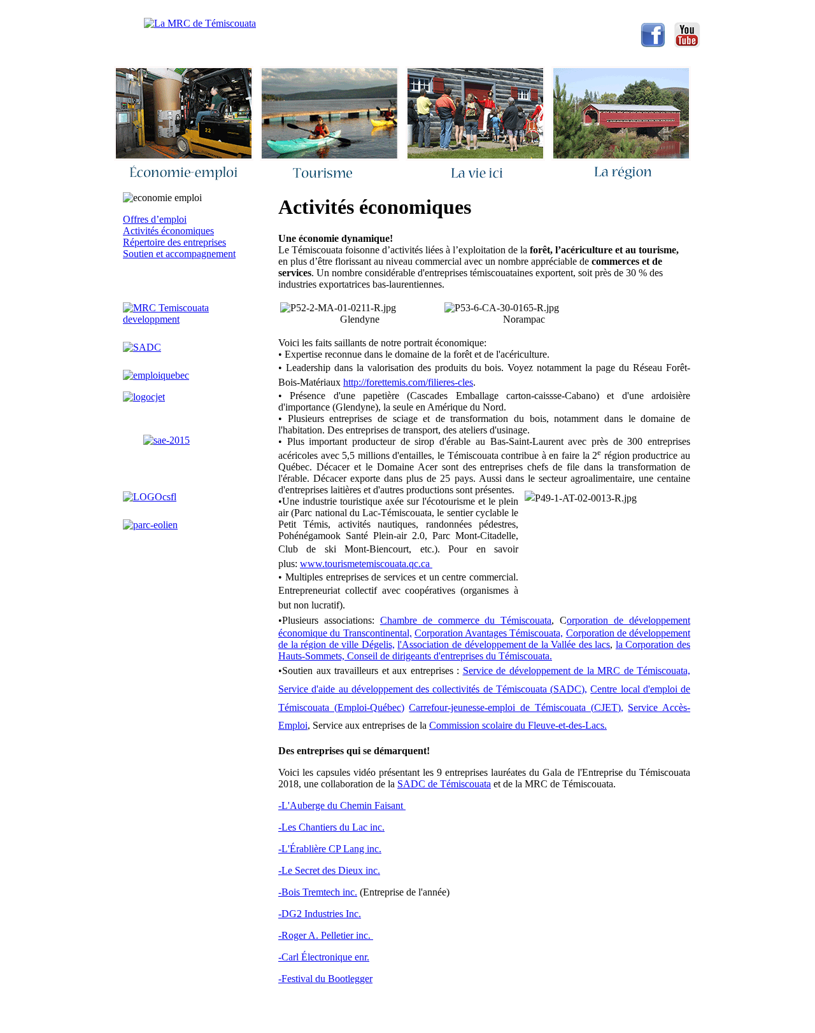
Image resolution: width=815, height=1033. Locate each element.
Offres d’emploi (155, 219)
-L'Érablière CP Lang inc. (329, 848)
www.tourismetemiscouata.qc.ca (366, 563)
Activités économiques (168, 230)
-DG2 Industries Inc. (319, 913)
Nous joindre (281, 9)
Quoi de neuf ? (357, 9)
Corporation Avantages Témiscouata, (489, 633)
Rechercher (432, 9)
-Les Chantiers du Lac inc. (331, 827)
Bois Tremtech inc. (319, 892)
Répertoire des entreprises (174, 242)
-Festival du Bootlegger (325, 978)
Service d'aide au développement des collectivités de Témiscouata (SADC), (432, 689)
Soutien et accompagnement (179, 253)
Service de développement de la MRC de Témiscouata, (577, 670)
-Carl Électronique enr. (323, 957)
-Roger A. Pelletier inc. (325, 935)
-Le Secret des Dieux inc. (329, 870)
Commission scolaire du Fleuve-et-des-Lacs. (518, 725)
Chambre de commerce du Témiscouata (466, 620)
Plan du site (502, 9)
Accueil (217, 9)
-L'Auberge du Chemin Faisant (342, 805)
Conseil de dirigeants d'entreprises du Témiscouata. (449, 655)
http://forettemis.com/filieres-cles (408, 382)
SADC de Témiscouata (444, 783)
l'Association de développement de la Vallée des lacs (503, 644)
